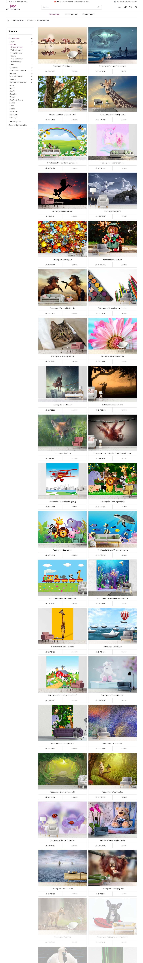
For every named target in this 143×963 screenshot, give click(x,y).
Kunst (12, 88)
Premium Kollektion (18, 82)
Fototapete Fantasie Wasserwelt (112, 66)
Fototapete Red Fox (62, 453)
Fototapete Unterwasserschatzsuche (112, 598)
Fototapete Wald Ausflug (112, 792)
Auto (12, 85)
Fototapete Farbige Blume (112, 356)
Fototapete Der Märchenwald (62, 792)
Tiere (12, 65)
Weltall (12, 97)
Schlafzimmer (16, 53)
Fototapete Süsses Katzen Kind (62, 115)
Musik (12, 109)
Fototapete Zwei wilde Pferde (62, 308)
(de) (119, 7)
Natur (12, 42)
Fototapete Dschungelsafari (62, 744)
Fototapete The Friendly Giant (112, 115)
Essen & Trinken (16, 76)
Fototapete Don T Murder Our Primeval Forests (112, 453)
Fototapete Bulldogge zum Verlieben (112, 937)
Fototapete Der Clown (112, 260)
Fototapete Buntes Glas (113, 744)
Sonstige (13, 118)
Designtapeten (15, 122)
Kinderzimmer (43, 20)
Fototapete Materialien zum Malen (112, 308)
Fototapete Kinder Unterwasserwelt (112, 550)
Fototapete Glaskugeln (62, 260)
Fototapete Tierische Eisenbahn (62, 598)
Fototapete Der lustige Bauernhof (62, 695)
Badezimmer (15, 62)
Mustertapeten (70, 14)
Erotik (12, 103)
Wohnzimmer (16, 50)
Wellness (13, 112)
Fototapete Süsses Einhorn (112, 695)
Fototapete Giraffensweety (62, 647)
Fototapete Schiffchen (112, 647)
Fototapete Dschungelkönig (113, 502)
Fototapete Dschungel (62, 550)
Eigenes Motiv (88, 14)
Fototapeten (54, 14)
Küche (13, 56)
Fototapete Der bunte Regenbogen (62, 163)
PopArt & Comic (16, 100)
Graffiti (12, 91)
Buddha (13, 94)
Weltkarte (14, 115)
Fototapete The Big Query (113, 889)
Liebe (12, 106)
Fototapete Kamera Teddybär (112, 840)
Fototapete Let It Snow (62, 405)
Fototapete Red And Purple (62, 840)
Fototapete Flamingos (62, 66)
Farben (13, 79)
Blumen (13, 74)
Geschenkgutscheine (18, 125)
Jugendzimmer (16, 59)
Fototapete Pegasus (112, 211)
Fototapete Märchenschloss (112, 163)
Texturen (13, 68)
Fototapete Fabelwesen (62, 211)
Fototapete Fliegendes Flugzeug (62, 502)
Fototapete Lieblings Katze (62, 356)
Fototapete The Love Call (112, 405)
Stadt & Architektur (18, 71)
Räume (30, 20)
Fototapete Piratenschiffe (62, 889)
